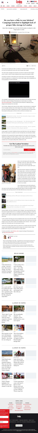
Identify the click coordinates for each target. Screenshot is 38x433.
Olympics (10, 409)
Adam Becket (14, 32)
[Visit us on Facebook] (33, 1)
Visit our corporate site (31, 429)
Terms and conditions (23, 420)
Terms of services (14, 152)
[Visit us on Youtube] (34, 1)
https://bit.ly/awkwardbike (7, 102)
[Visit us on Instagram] (30, 1)
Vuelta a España (11, 407)
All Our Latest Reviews (27, 404)
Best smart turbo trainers (19, 408)
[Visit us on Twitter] (31, 1)
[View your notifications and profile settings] (8, 2)
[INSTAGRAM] (10, 237)
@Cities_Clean (16, 231)
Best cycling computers (19, 410)
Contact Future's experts (13, 420)
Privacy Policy (5, 425)
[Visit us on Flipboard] (36, 1)
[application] (19, 89)
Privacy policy (31, 420)
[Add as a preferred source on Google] (19, 425)
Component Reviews (27, 407)
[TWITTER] (9, 237)
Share (4, 65)
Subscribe (32, 3)
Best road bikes (19, 404)
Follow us (29, 65)
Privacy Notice (31, 152)
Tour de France (10, 404)
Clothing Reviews (27, 409)
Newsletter (34, 65)
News (19, 18)
